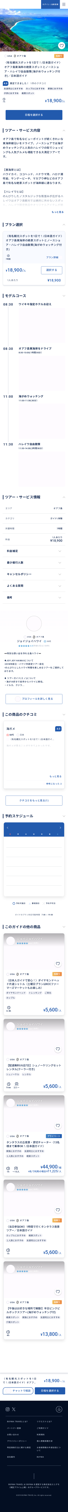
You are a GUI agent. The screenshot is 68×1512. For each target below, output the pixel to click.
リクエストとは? (44, 1422)
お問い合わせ (13, 1435)
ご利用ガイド (43, 1428)
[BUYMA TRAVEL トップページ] (22, 4)
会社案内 (11, 1457)
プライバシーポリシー (17, 1441)
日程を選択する (34, 114)
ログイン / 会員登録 (50, 4)
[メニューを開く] (64, 4)
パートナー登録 (14, 1428)
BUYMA (40, 1457)
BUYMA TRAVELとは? (17, 1422)
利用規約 (41, 1435)
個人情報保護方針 (45, 1441)
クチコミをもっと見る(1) (34, 800)
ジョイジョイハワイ (30, 939)
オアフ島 (58, 508)
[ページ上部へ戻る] (59, 1409)
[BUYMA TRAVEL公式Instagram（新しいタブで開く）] (8, 1409)
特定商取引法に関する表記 (19, 1447)
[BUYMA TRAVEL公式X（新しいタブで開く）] (14, 1409)
